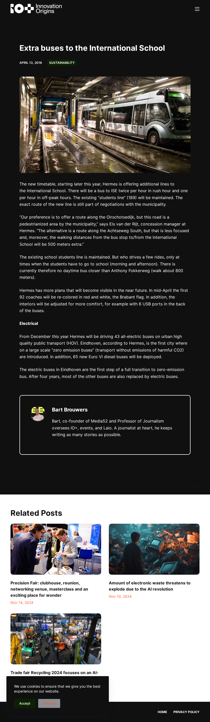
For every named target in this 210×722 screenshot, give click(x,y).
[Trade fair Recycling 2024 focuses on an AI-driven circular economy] (55, 638)
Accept (24, 703)
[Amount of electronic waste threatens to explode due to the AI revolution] (154, 549)
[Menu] (197, 9)
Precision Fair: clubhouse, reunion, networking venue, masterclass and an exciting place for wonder (49, 589)
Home (162, 712)
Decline (49, 703)
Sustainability (62, 63)
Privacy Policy (186, 712)
